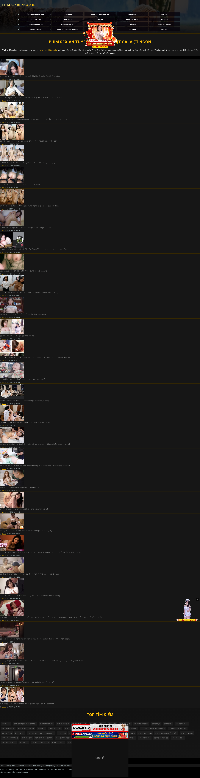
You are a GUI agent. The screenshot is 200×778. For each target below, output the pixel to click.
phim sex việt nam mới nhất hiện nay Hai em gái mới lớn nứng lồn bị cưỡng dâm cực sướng (35, 119)
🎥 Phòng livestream (35, 14)
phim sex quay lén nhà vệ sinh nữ (153, 728)
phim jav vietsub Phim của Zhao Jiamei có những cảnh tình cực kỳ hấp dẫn (29, 531)
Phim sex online (164, 24)
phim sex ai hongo (145, 733)
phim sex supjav (71, 728)
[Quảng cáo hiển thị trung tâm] (100, 34)
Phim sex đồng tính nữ (100, 14)
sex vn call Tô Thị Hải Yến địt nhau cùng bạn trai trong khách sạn (25, 227)
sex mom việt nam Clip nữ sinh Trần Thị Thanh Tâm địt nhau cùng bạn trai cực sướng (33, 249)
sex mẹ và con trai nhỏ (40, 742)
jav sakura (41, 728)
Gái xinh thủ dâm (68, 24)
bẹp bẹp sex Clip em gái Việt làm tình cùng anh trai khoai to (23, 271)
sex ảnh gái (156, 724)
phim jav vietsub (63, 724)
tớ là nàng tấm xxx (46, 724)
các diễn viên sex (181, 724)
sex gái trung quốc (161, 738)
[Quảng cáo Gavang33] (100, 758)
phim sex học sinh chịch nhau (25, 724)
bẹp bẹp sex (19, 733)
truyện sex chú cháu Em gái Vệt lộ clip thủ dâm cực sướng (23, 314)
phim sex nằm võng (9, 742)
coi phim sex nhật (8, 728)
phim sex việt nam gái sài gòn (166, 733)
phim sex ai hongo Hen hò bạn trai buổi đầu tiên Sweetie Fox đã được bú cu (30, 76)
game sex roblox (55, 728)
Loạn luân (68, 14)
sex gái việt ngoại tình (26, 728)
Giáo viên (164, 14)
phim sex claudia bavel (10, 738)
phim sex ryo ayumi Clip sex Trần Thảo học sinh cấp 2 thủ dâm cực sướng (29, 292)
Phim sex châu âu (36, 24)
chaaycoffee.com (11, 769)
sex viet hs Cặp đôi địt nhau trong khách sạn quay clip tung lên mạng (27, 162)
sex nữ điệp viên (145, 738)
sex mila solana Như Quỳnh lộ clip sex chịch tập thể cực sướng (24, 401)
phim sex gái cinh (187, 733)
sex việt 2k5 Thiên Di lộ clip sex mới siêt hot (17, 336)
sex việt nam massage (64, 738)
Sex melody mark (35, 29)
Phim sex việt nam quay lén (67, 29)
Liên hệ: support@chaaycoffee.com (14, 772)
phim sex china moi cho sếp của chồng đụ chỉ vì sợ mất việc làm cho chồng (30, 595)
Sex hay (164, 29)
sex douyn (62, 733)
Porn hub (68, 19)
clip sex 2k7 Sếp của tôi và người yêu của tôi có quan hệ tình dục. (26, 422)
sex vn (4, 79)
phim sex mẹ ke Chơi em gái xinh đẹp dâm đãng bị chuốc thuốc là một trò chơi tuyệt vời (35, 466)
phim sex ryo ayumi (130, 728)
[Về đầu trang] (195, 775)
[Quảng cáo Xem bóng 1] (100, 727)
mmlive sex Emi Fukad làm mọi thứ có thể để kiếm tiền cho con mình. (27, 704)
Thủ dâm (132, 24)
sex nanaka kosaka (141, 724)
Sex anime (164, 19)
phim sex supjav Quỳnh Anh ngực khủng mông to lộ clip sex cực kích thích (29, 206)
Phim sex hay (35, 19)
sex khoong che (58, 742)
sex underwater (129, 738)
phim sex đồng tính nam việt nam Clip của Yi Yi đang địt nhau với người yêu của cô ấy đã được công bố (40, 552)
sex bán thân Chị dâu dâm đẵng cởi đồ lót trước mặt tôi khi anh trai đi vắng (29, 574)
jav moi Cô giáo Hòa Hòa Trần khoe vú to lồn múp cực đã (22, 379)
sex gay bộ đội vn (178, 738)
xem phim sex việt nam (43, 738)
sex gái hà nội (7, 733)
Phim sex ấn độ (132, 19)
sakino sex (168, 724)
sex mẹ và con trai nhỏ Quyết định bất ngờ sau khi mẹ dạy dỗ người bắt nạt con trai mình (35, 444)
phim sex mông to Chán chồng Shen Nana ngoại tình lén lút (24, 509)
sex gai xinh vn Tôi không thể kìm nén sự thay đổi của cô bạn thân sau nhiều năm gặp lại (35, 639)
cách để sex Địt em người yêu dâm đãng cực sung (20, 184)
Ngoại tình (132, 14)
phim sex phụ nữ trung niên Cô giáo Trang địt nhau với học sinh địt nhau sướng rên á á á (35, 357)
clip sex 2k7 (23, 742)
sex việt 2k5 (6, 724)
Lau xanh (132, 29)
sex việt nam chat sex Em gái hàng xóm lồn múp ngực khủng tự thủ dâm (28, 141)
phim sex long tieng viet (178, 728)
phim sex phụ (27, 738)
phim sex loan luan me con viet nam (41, 733)
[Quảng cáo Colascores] (100, 735)
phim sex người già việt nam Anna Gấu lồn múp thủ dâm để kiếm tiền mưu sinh (31, 97)
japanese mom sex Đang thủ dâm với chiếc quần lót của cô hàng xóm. (28, 682)
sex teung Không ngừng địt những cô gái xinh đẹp (20, 487)
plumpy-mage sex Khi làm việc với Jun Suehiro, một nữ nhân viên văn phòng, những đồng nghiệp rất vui (41, 660)
